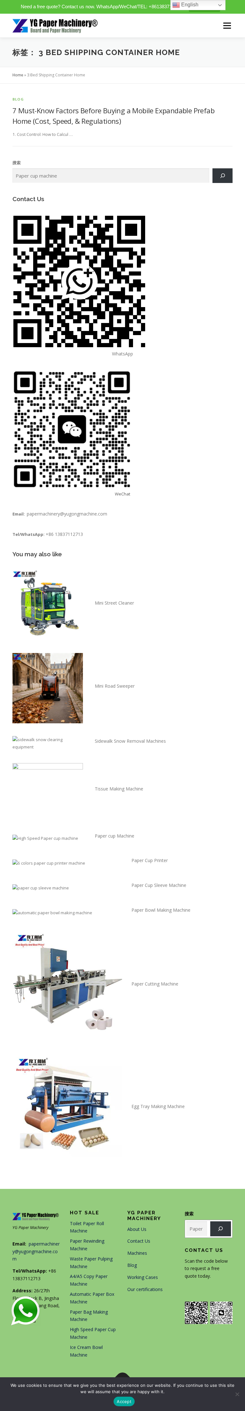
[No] (237, 1394)
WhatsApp (122, 354)
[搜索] (222, 175)
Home (17, 75)
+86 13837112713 (64, 534)
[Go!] (220, 1228)
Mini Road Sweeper (115, 686)
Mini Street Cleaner (114, 603)
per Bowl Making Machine (163, 910)
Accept (124, 1401)
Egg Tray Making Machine (158, 1106)
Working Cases (142, 1277)
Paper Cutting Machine (154, 984)
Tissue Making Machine (119, 789)
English (189, 4)
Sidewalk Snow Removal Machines (130, 741)
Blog (18, 99)
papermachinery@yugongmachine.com (67, 514)
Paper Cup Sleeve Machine (158, 885)
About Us (136, 1229)
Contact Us (138, 1241)
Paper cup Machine (114, 836)
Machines (137, 1253)
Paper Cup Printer (149, 860)
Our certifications (145, 1289)
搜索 (16, 162)
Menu (227, 25)
